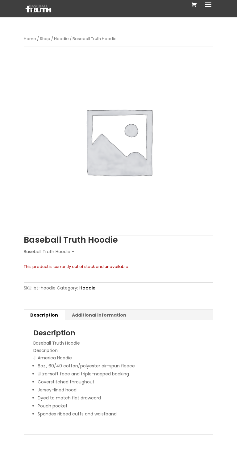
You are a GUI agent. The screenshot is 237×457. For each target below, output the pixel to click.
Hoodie (61, 39)
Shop (45, 39)
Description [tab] (44, 315)
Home (30, 39)
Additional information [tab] (99, 315)
